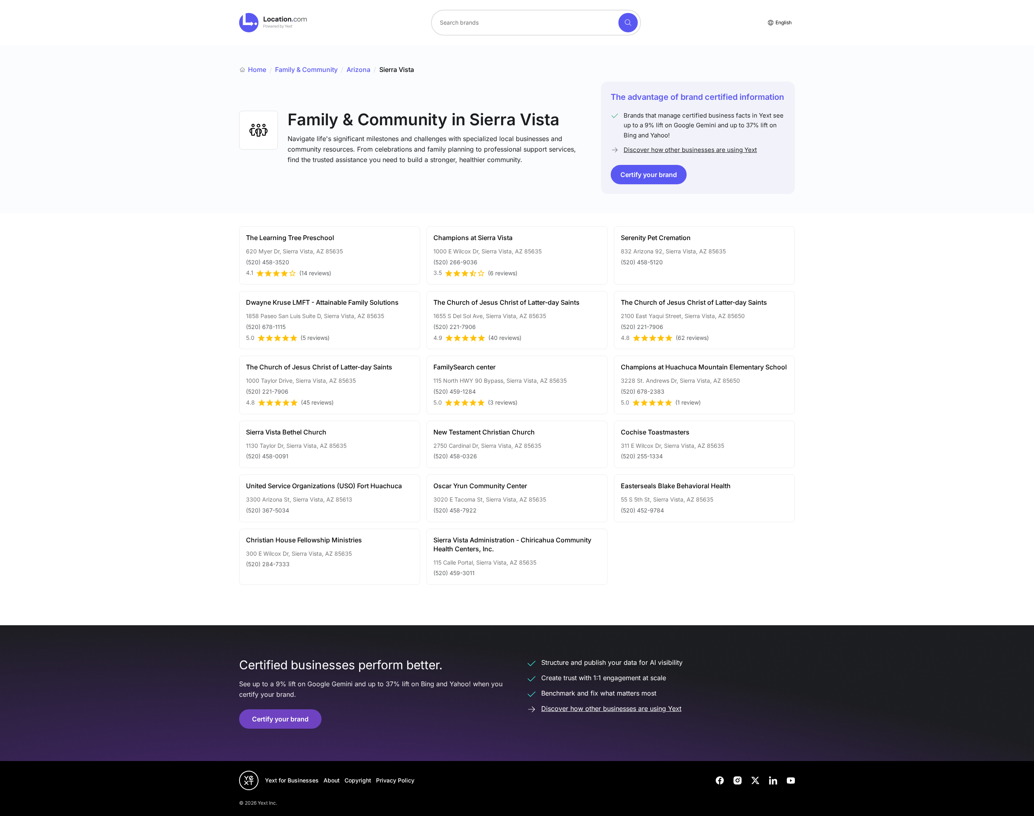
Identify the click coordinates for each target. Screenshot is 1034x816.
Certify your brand (648, 175)
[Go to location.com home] (273, 22)
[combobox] (536, 23)
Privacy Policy (395, 780)
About (332, 780)
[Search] (628, 22)
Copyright (358, 780)
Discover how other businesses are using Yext (690, 150)
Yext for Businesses (292, 780)
